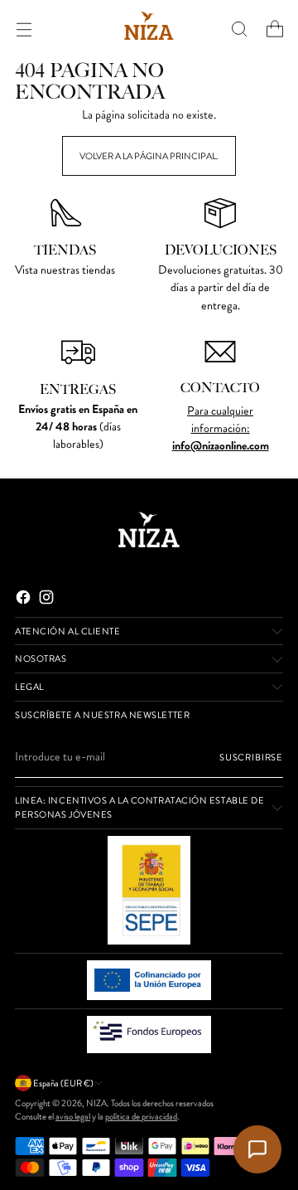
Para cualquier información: (220, 419)
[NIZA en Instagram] (48, 599)
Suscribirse (251, 757)
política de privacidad (141, 1116)
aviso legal (72, 1116)
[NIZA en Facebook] (25, 599)
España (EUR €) (63, 1083)
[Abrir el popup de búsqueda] (239, 29)
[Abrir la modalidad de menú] (24, 29)
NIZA (96, 1103)
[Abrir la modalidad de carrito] (274, 29)
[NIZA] (149, 28)
